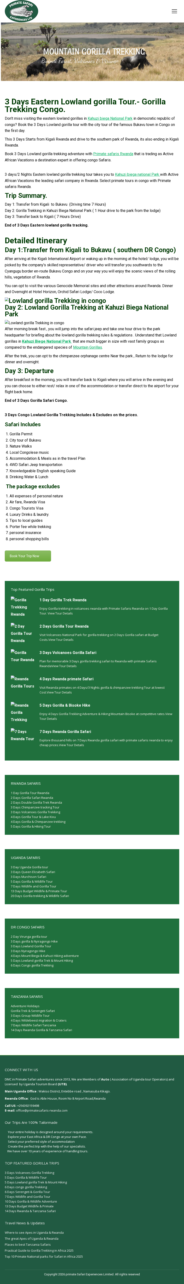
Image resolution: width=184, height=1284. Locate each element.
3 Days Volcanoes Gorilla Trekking (35, 812)
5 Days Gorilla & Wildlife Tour (32, 881)
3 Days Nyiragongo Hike (28, 951)
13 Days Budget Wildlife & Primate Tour (39, 891)
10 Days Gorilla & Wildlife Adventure (31, 1201)
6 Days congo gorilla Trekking (26, 1187)
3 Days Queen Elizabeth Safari (33, 872)
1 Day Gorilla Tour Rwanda (30, 793)
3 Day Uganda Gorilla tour (29, 867)
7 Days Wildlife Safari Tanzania (33, 1025)
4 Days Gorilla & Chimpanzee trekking (38, 821)
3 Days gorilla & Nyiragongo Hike (34, 941)
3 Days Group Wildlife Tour (30, 1015)
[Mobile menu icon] (174, 11)
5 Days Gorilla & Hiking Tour (31, 826)
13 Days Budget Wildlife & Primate (29, 1206)
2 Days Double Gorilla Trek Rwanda (36, 802)
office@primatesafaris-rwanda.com (42, 1110)
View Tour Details (60, 613)
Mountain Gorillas (87, 347)
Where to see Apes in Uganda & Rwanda (34, 1232)
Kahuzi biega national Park (137, 174)
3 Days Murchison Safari (28, 877)
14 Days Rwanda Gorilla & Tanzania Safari (41, 1030)
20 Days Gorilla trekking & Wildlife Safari (40, 896)
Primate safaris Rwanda (113, 154)
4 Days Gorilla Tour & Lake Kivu (33, 817)
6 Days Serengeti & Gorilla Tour (27, 1192)
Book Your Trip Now (24, 556)
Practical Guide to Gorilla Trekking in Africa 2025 (39, 1250)
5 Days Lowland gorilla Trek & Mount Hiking (42, 960)
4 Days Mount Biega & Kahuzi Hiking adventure (45, 956)
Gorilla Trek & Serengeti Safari (33, 1011)
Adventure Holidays (25, 1006)
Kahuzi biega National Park (110, 118)
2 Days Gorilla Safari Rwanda (32, 797)
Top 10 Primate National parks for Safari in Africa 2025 (44, 1256)
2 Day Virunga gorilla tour (29, 936)
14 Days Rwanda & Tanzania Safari (30, 1211)
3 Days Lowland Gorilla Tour (31, 946)
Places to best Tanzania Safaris (28, 1244)
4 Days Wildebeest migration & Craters (39, 1020)
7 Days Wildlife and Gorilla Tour (33, 886)
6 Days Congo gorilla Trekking (32, 965)
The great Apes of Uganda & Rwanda (31, 1238)
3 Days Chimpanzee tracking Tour (35, 807)
